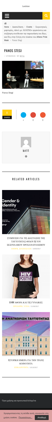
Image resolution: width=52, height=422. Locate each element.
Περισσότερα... (25, 417)
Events (15, 249)
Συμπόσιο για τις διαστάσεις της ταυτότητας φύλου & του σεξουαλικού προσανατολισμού (26, 241)
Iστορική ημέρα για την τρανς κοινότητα (26, 361)
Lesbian (26, 6)
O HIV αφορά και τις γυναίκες (26, 302)
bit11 (22, 56)
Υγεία (26, 306)
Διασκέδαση (25, 249)
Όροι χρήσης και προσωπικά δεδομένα (19, 400)
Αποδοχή (42, 417)
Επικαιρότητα (21, 367)
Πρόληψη (18, 306)
